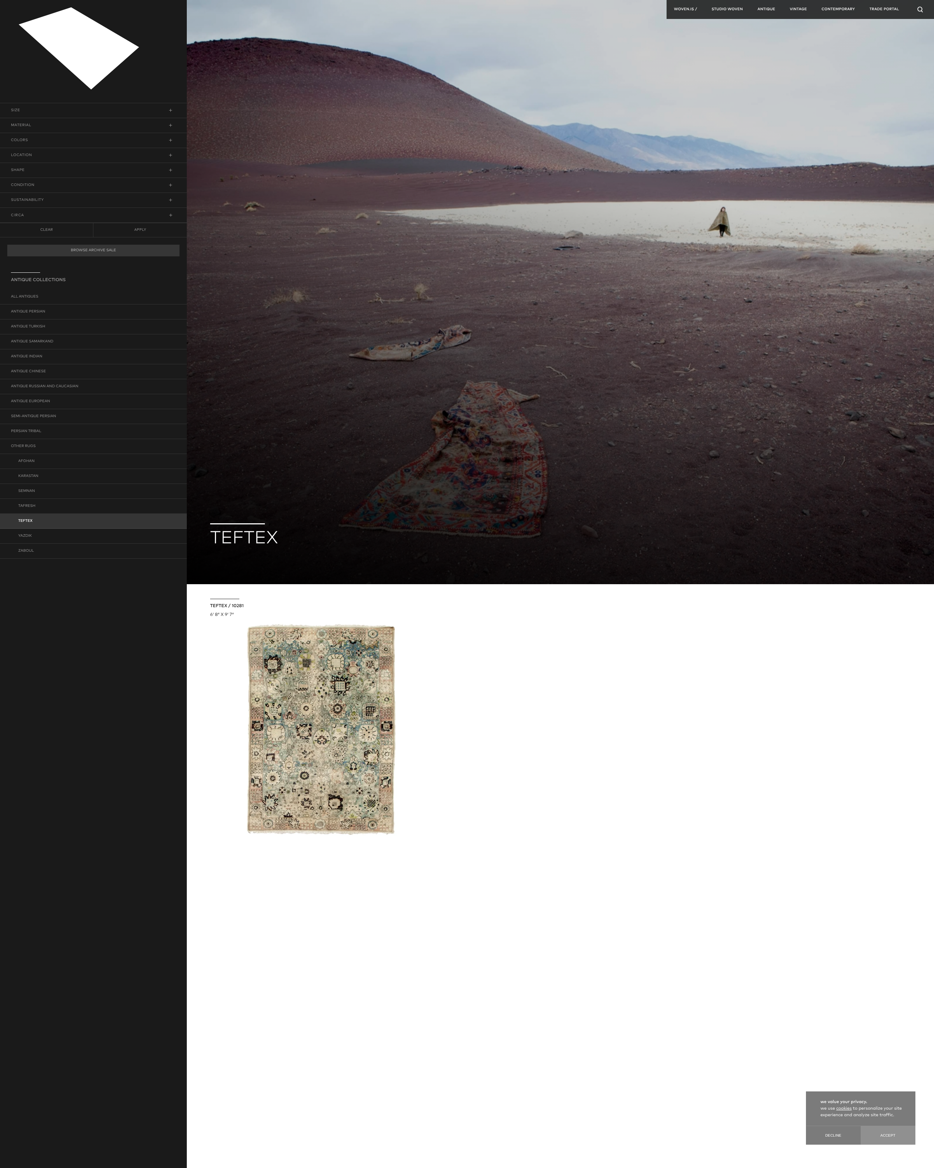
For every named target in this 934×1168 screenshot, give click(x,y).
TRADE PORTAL (884, 9)
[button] (93, 110)
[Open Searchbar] (920, 9)
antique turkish (28, 327)
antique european (30, 401)
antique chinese (28, 371)
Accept (887, 1135)
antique (766, 9)
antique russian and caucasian (44, 386)
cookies (844, 1108)
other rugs (23, 446)
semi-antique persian (33, 416)
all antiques (24, 297)
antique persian (28, 312)
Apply (140, 230)
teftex (25, 521)
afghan (26, 461)
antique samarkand (32, 342)
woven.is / (685, 9)
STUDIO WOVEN (727, 9)
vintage (798, 9)
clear (46, 230)
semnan (26, 491)
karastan (28, 476)
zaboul (26, 551)
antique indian (26, 356)
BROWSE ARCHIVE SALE (93, 250)
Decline (833, 1135)
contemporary (838, 9)
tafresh (26, 506)
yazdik (25, 536)
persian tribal (26, 431)
